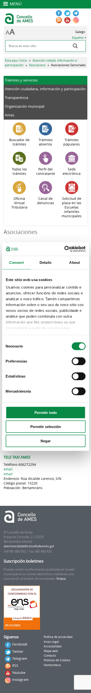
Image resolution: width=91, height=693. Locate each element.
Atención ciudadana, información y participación (45, 88)
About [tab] (74, 262)
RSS (15, 665)
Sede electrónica (72, 171)
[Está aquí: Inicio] (19, 22)
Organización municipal (24, 106)
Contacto (50, 655)
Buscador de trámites (19, 142)
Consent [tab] (16, 262)
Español (77, 38)
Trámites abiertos (46, 142)
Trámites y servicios (21, 80)
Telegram (19, 658)
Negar (46, 441)
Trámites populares (71, 142)
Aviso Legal (51, 642)
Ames (9, 115)
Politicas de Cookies (57, 660)
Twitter (18, 651)
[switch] (78, 361)
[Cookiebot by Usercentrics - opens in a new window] (64, 249)
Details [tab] (45, 262)
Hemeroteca (52, 665)
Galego (80, 32)
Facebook (19, 644)
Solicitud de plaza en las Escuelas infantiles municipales (72, 207)
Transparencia (16, 97)
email (8, 469)
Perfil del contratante (45, 171)
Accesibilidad (52, 646)
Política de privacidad (58, 637)
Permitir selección (45, 427)
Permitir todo (45, 412)
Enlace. (61, 579)
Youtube (18, 672)
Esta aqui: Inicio (16, 60)
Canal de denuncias (45, 200)
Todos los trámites (19, 171)
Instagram (20, 679)
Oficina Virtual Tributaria (19, 203)
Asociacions (37, 65)
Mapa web (51, 651)
